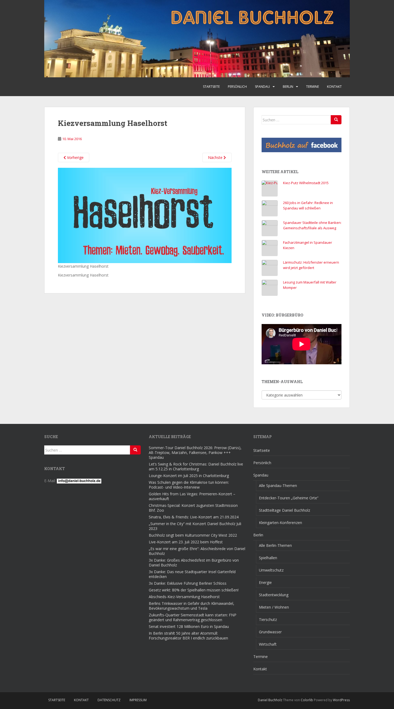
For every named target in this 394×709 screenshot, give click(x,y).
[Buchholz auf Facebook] (301, 145)
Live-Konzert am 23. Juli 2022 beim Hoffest (186, 541)
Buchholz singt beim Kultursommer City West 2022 (193, 535)
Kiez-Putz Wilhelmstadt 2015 (306, 182)
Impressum (138, 700)
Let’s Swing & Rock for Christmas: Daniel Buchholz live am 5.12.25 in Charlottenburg (196, 466)
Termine (312, 86)
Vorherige (75, 157)
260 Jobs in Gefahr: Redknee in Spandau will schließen (308, 205)
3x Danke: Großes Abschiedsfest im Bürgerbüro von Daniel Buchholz (194, 563)
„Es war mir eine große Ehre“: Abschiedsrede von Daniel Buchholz (197, 551)
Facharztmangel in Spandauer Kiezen (307, 245)
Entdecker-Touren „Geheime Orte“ (288, 497)
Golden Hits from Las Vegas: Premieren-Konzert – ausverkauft (192, 496)
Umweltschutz (271, 570)
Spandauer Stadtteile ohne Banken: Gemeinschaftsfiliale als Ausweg (312, 225)
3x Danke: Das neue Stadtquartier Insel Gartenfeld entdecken (192, 574)
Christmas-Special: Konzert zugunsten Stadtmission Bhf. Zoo (193, 508)
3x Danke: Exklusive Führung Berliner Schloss (187, 583)
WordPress (341, 700)
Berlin (288, 86)
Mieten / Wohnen (274, 607)
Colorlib (307, 700)
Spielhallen (268, 557)
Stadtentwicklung (273, 594)
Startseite (211, 86)
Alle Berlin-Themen (275, 545)
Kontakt (334, 86)
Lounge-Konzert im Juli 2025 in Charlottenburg (189, 475)
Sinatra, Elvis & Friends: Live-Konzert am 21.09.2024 (194, 516)
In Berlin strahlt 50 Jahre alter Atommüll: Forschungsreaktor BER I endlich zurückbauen (188, 636)
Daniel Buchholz (270, 700)
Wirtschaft (268, 644)
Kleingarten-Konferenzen (280, 522)
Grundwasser (270, 631)
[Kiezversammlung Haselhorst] (145, 214)
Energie (265, 582)
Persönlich (237, 86)
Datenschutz (109, 700)
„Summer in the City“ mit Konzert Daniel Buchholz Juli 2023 (195, 526)
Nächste (216, 157)
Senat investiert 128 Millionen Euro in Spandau (189, 626)
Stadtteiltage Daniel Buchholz (284, 510)
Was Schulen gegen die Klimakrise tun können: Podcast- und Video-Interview (189, 485)
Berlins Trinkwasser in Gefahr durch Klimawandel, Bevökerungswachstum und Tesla (191, 606)
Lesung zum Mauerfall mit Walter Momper (309, 285)
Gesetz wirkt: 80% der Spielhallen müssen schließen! (194, 589)
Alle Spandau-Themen (278, 485)
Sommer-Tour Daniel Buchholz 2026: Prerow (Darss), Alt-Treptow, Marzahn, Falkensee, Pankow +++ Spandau (195, 452)
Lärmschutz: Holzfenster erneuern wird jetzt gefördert (311, 265)
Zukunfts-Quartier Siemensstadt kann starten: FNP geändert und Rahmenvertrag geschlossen (192, 617)
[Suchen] (336, 119)
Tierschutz (268, 619)
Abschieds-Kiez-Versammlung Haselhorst (184, 596)
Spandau (262, 86)
